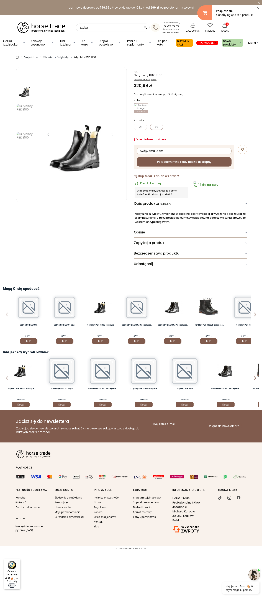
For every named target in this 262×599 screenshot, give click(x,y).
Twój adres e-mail (164, 424)
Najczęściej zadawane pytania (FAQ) (29, 528)
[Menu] (18, 561)
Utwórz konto (63, 507)
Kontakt (99, 522)
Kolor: (137, 100)
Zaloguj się (61, 502)
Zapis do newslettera (146, 502)
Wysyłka (20, 497)
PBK (136, 71)
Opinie (139, 232)
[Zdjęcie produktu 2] (25, 145)
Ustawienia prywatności (69, 517)
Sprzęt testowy (142, 512)
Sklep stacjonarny (105, 517)
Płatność (21, 502)
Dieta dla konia (142, 507)
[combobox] (113, 27)
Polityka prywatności (106, 497)
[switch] (12, 585)
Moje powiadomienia (67, 512)
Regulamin (100, 507)
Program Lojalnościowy (147, 497)
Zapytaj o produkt (150, 242)
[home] (17, 57)
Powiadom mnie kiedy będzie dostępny (184, 162)
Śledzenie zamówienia (68, 497)
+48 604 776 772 (171, 25)
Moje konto (64, 490)
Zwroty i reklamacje (28, 507)
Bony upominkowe (144, 517)
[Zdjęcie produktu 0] (25, 89)
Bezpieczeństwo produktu (156, 253)
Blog (96, 526)
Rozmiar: (139, 120)
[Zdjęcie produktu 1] (25, 117)
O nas (97, 502)
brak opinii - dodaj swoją (145, 80)
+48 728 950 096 (171, 32)
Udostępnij (143, 263)
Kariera (98, 512)
